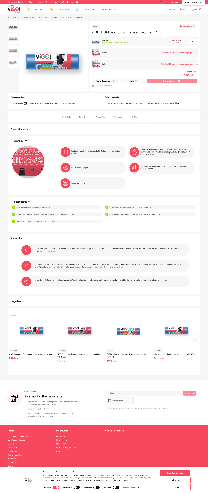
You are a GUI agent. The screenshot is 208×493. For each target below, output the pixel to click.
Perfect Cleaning (21, 17)
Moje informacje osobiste (66, 448)
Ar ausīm (44, 17)
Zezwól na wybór (175, 480)
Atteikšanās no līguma (16, 440)
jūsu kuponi (60, 436)
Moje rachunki (61, 440)
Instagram (63, 2)
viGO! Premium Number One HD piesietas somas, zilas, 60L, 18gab (127, 355)
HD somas (34, 17)
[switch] (77, 487)
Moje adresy (61, 444)
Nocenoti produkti (109, 9)
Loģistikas (134, 117)
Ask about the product (103, 86)
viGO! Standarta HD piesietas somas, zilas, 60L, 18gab (175, 354)
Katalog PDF (42, 2)
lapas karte (12, 462)
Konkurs (11, 444)
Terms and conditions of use (18, 436)
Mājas (10, 17)
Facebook (67, 2)
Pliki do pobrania (14, 459)
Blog (30, 2)
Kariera (54, 2)
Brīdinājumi (83, 117)
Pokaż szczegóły (129, 487)
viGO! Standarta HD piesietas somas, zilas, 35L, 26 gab (30, 354)
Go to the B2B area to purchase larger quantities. (179, 53)
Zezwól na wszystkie (175, 473)
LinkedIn (72, 2)
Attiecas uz (118, 117)
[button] (193, 9)
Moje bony (60, 451)
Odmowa (175, 487)
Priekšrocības (100, 117)
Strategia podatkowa (16, 455)
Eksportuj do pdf (188, 26)
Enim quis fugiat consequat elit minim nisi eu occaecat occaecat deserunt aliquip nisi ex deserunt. (139, 408)
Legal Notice (12, 451)
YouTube (77, 2)
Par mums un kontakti (16, 2)
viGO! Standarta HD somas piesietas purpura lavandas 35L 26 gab (78, 355)
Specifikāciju (66, 117)
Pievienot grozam (170, 81)
